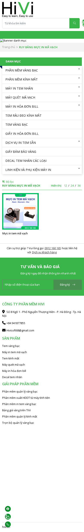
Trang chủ (8, 47)
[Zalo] (16, 517)
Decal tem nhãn (12, 377)
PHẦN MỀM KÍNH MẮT (21, 79)
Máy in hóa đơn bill (14, 371)
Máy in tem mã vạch (14, 352)
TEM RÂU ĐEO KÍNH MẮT (23, 115)
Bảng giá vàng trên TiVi (16, 410)
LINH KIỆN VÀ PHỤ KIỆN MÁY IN (28, 170)
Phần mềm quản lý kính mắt (19, 416)
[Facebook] (16, 509)
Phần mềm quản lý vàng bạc (19, 391)
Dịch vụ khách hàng (44, 252)
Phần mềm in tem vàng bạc (19, 404)
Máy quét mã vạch (13, 365)
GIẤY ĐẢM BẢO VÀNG (20, 152)
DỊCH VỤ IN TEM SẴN (20, 143)
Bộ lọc (9, 182)
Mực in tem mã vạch (15, 233)
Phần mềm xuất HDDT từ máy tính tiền (26, 398)
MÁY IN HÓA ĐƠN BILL (21, 106)
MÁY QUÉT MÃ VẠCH (20, 97)
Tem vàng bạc (11, 346)
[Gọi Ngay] (16, 524)
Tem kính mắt (10, 358)
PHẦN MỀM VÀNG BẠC (21, 70)
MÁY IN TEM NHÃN (19, 88)
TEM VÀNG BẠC (16, 124)
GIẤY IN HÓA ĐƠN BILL (22, 133)
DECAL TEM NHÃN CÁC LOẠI (26, 161)
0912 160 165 (53, 248)
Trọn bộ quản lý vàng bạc (18, 423)
